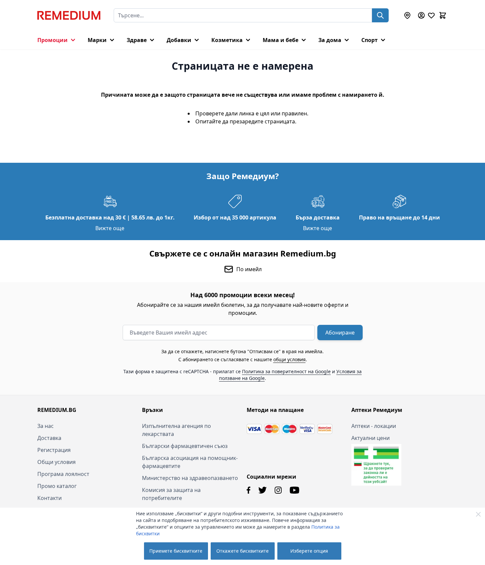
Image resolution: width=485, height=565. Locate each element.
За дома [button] (329, 40)
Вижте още (109, 228)
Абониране (340, 332)
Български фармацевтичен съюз (185, 446)
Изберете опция (309, 551)
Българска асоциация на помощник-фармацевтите (190, 462)
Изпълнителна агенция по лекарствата (176, 430)
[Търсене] (380, 15)
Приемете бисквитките (175, 551)
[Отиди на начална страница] (68, 15)
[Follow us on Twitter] (262, 490)
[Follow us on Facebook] (248, 490)
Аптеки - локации (373, 426)
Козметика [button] (227, 40)
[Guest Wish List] (431, 15)
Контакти (49, 498)
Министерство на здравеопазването (190, 478)
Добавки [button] (179, 40)
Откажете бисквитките (242, 551)
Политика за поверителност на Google (286, 371)
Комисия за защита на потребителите (171, 494)
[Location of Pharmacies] (407, 15)
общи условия (289, 359)
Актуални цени (370, 438)
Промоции (52, 40)
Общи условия (56, 462)
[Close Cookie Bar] (478, 514)
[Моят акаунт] (421, 15)
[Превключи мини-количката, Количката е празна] (442, 15)
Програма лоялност (63, 474)
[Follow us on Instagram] (278, 490)
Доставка (49, 438)
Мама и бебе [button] (280, 40)
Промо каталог (57, 486)
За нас (45, 426)
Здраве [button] (137, 40)
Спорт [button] (369, 40)
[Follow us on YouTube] (294, 490)
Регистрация (54, 450)
